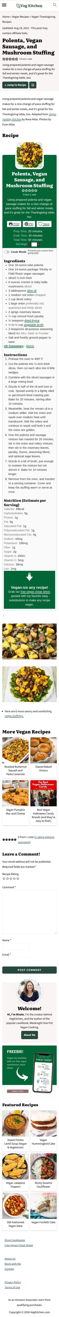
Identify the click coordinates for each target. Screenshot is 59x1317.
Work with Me (13, 1264)
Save (46, 224)
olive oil (31, 290)
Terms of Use (12, 1287)
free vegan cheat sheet (35, 591)
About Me (29, 1035)
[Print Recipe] (32, 85)
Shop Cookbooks (15, 1240)
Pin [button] (30, 224)
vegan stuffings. (14, 716)
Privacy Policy (13, 1282)
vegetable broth (34, 324)
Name (6, 940)
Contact (9, 1269)
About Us (10, 1259)
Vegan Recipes (20, 17)
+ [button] (38, 244)
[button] (3, 59)
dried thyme (31, 320)
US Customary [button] (13, 346)
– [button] (30, 244)
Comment (9, 887)
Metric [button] (30, 346)
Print (16, 224)
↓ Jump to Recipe (15, 85)
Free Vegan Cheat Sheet (19, 1245)
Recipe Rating (10, 874)
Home (6, 17)
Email (6, 955)
